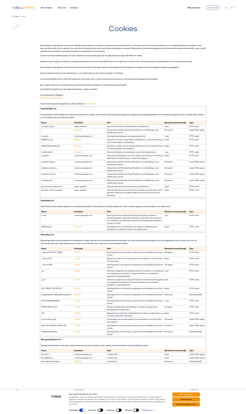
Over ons (62, 8)
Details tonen (147, 410)
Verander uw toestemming (51, 98)
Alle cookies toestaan (186, 394)
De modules (46, 8)
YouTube (77, 252)
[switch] (100, 410)
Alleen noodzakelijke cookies (186, 404)
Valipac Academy (23, 8)
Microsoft (77, 130)
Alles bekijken (193, 8)
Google (77, 271)
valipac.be (213, 7)
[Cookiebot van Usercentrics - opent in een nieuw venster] (56, 396)
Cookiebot (90, 104)
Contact (74, 8)
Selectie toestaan (186, 399)
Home (16, 16)
